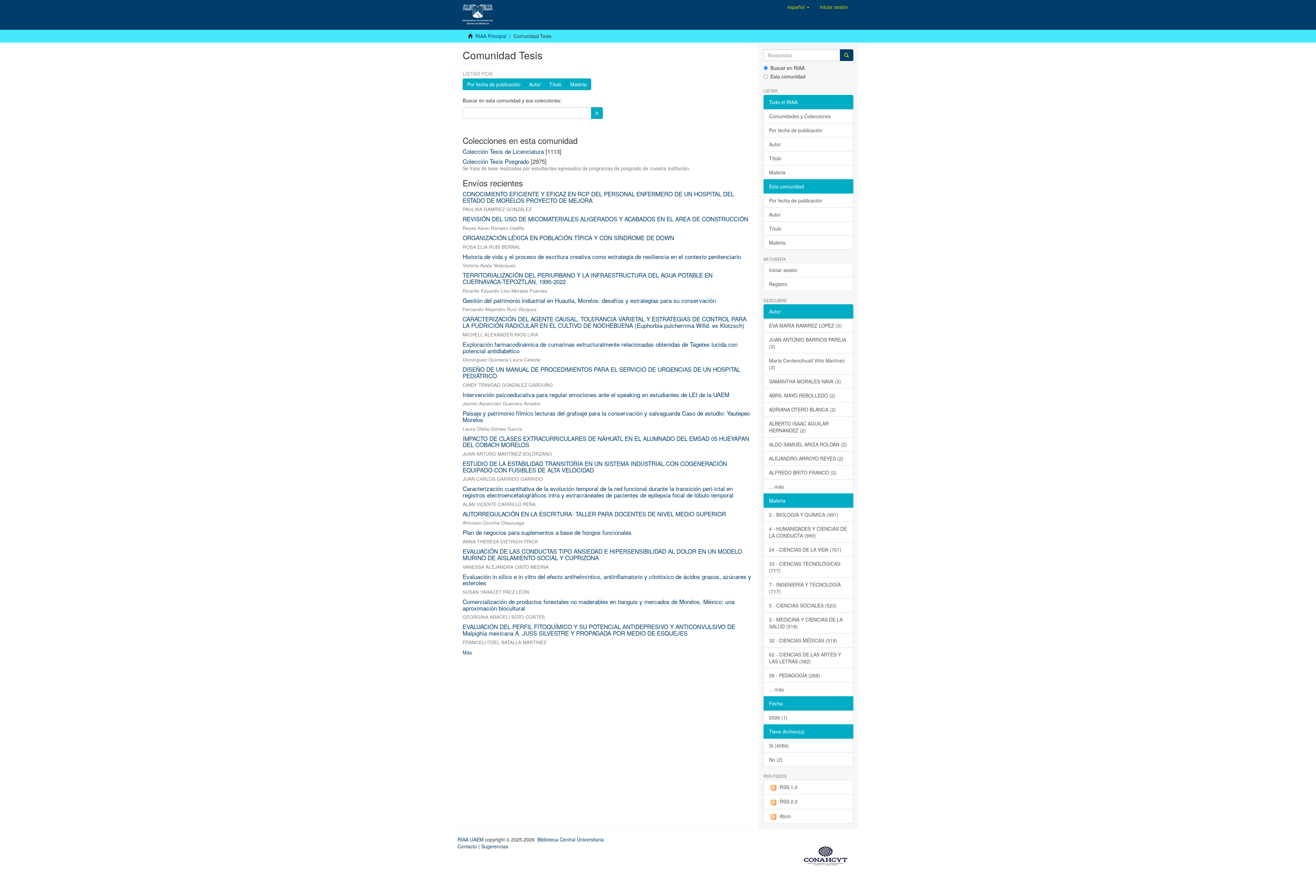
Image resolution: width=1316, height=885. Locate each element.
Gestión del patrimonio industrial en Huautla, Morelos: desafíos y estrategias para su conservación (589, 300)
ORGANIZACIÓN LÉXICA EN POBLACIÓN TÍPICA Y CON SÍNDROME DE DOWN (568, 237)
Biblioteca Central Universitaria (570, 839)
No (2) (776, 759)
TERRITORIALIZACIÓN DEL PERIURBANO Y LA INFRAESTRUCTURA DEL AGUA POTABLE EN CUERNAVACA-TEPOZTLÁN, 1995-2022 (587, 278)
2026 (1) (778, 717)
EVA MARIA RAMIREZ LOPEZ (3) (805, 325)
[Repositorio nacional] (827, 854)
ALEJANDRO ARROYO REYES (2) (806, 458)
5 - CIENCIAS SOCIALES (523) (803, 605)
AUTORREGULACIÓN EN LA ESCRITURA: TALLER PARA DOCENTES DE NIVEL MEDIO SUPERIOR (594, 513)
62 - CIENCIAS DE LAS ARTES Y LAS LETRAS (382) (805, 658)
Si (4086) (779, 745)
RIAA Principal (490, 36)
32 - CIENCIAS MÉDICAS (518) (803, 640)
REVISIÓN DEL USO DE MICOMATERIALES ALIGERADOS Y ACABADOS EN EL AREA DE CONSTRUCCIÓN (605, 218)
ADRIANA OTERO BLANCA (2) (802, 409)
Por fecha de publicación (494, 84)
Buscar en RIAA (787, 67)
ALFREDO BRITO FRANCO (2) (803, 472)
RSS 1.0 (788, 787)
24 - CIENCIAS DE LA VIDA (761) (805, 549)
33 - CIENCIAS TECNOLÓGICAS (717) (804, 567)
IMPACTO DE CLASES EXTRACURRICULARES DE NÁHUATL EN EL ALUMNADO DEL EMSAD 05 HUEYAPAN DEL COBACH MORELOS (606, 441)
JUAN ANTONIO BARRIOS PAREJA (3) (807, 343)
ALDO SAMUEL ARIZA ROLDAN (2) (808, 444)
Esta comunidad (787, 76)
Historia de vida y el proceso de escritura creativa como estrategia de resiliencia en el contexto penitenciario (602, 256)
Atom (785, 816)
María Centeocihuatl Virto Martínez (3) (807, 364)
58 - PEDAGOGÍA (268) (794, 675)
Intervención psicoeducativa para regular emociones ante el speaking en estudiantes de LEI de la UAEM (596, 394)
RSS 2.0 (788, 801)
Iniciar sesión (783, 270)
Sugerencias (494, 846)
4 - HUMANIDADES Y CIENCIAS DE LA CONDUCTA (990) (808, 532)
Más (467, 652)
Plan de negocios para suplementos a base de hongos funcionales (547, 532)
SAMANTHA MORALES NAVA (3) (805, 381)
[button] (798, 7)
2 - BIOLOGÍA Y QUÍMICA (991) (803, 514)
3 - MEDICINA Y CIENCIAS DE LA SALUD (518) (806, 623)
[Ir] (846, 55)
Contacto (467, 846)
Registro (778, 284)
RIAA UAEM (471, 839)
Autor (535, 84)
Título (555, 84)
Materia (578, 84)
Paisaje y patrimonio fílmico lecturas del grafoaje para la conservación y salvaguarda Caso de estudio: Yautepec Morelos (606, 416)
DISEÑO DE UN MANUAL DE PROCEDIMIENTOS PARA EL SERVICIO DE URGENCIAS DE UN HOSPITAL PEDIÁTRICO (601, 372)
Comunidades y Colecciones (800, 116)
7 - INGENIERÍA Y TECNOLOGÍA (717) (805, 588)
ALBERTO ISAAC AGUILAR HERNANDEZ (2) (799, 427)
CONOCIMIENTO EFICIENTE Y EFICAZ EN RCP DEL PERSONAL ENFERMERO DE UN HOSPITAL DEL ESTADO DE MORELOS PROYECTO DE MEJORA (598, 197)
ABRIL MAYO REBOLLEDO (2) (802, 395)
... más (776, 486)
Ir (596, 113)
